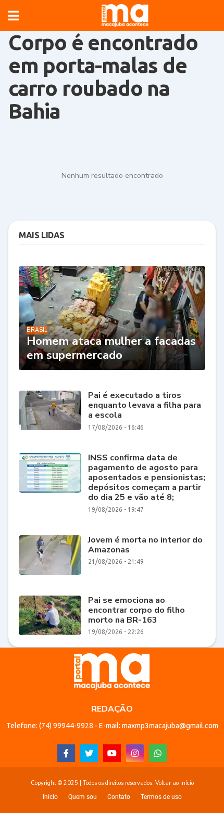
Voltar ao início (174, 783)
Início (50, 797)
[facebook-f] (66, 753)
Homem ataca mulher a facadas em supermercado (111, 348)
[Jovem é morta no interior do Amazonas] (50, 555)
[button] (13, 15)
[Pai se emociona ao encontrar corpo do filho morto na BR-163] (50, 615)
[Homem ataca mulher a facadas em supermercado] (112, 318)
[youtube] (112, 753)
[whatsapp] (158, 753)
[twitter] (89, 753)
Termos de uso (161, 797)
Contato (118, 797)
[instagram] (135, 753)
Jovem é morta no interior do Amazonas (145, 545)
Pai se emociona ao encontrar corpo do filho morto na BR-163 (136, 611)
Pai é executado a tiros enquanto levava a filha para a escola (144, 406)
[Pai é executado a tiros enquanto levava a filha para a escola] (50, 410)
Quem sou (82, 797)
